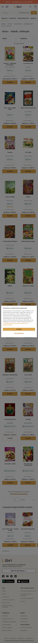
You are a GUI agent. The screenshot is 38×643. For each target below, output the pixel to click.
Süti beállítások (19, 333)
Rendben (19, 329)
